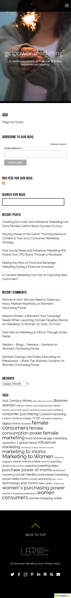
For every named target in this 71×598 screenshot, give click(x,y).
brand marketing (31, 410)
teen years (45, 483)
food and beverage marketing (46, 438)
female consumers (25, 425)
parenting (31, 465)
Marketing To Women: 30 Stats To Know (33, 324)
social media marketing (52, 474)
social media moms (15, 479)
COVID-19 (38, 418)
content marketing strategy (16, 418)
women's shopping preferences (19, 493)
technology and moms (20, 483)
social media (25, 474)
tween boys (58, 483)
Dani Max (8, 332)
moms (17, 461)
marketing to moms (24, 451)
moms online (31, 461)
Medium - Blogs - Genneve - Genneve (27, 344)
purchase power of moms (27, 469)
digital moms (11, 423)
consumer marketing (51, 409)
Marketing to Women (27, 456)
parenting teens (48, 465)
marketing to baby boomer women (37, 447)
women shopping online (45, 498)
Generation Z (10, 442)
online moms (17, 465)
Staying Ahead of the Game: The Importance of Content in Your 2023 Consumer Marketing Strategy (34, 238)
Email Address (13, 148)
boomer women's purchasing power (34, 405)
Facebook (26, 423)
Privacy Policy (53, 563)
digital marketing (53, 418)
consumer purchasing (20, 414)
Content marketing (52, 414)
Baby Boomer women (43, 401)
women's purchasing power (33, 487)
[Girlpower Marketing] (35, 56)
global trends (28, 442)
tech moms (57, 479)
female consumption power (22, 430)
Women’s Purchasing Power (20, 348)
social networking (40, 478)
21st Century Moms (17, 401)
